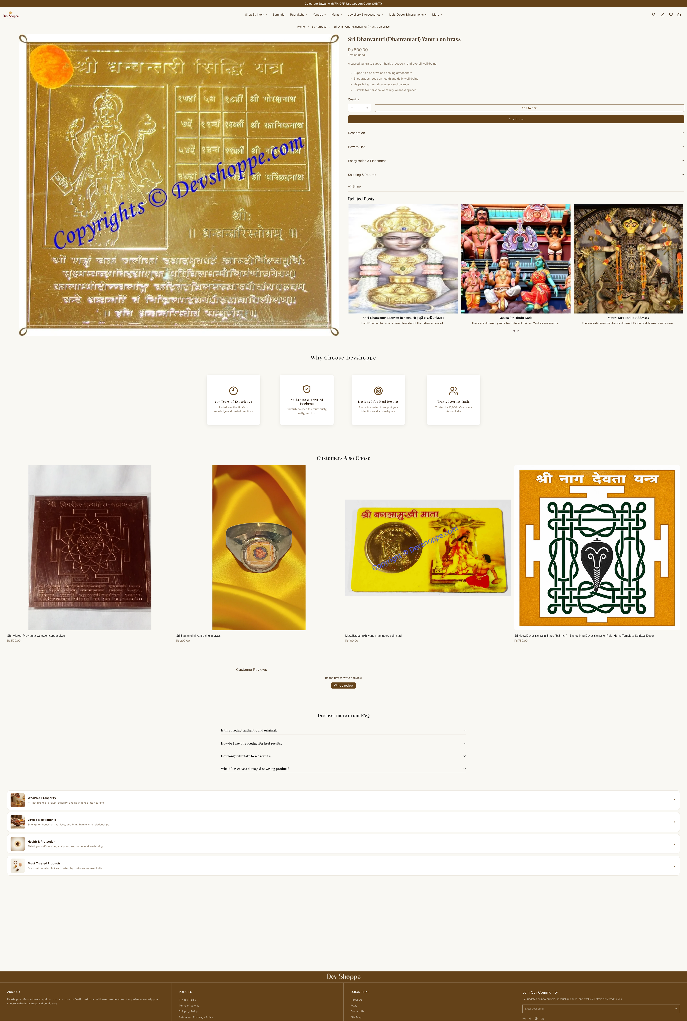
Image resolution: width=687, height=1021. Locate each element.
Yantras (318, 14)
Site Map (356, 1017)
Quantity (353, 99)
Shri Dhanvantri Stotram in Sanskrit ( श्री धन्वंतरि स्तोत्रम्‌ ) (515, 318)
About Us (356, 999)
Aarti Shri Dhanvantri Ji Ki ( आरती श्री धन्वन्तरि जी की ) (403, 318)
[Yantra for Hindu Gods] (628, 258)
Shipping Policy (188, 1011)
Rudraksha (297, 14)
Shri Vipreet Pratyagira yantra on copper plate (36, 635)
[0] (679, 14)
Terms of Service (189, 1005)
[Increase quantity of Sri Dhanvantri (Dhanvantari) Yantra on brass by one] (367, 108)
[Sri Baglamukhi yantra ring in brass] (259, 547)
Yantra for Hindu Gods (628, 318)
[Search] (654, 14)
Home (301, 26)
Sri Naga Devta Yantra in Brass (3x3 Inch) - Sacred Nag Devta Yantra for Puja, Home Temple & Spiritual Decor (584, 635)
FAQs (354, 1005)
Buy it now (516, 119)
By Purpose (319, 26)
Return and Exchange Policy (196, 1017)
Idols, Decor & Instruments (406, 14)
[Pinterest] (536, 1018)
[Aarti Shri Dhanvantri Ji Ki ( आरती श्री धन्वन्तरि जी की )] (403, 258)
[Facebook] (530, 1018)
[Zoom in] (336, 42)
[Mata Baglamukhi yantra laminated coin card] (428, 547)
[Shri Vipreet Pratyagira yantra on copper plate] (90, 547)
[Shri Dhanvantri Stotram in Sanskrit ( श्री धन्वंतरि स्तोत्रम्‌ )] (516, 258)
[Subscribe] (676, 1008)
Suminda (278, 14)
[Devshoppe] (11, 14)
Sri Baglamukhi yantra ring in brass (198, 635)
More (435, 14)
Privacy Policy (187, 999)
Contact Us (357, 1011)
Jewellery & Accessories (364, 14)
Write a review (343, 685)
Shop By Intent (254, 14)
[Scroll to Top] (680, 1001)
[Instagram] (524, 1018)
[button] (514, 331)
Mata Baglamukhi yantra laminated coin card (373, 635)
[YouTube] (542, 1018)
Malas (335, 14)
